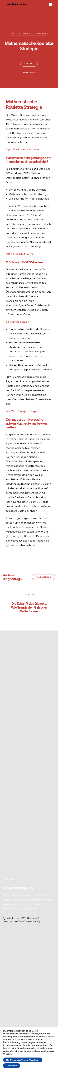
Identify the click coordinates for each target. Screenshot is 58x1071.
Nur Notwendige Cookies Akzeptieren (22, 1060)
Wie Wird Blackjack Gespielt (22, 411)
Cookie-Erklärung (33, 1051)
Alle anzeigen (43, 577)
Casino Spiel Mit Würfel (20, 253)
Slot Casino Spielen (17, 321)
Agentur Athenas (37, 895)
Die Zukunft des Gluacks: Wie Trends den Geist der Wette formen (29, 607)
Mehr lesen (29, 72)
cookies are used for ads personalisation (26, 1045)
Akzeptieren (11, 1065)
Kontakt (29, 64)
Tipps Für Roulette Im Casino (23, 149)
